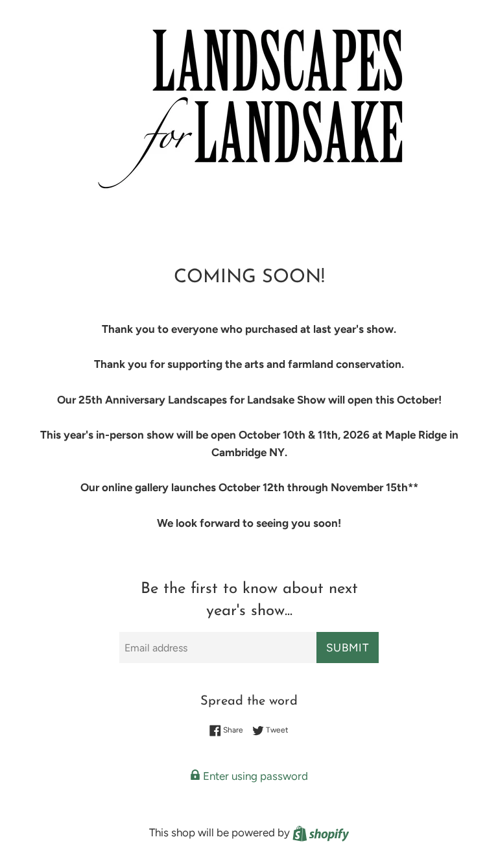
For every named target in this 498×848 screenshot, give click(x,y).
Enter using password (254, 775)
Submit (347, 647)
